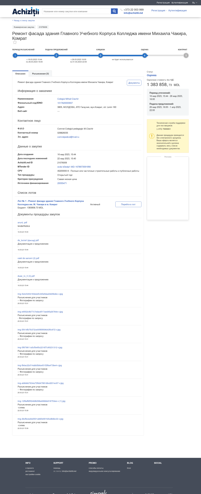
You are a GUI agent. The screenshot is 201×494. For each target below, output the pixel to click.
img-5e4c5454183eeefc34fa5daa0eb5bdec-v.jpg (40, 293)
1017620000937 (65, 102)
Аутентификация (179, 2)
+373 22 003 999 (133, 9)
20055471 (62, 183)
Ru (193, 2)
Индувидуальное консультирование (104, 471)
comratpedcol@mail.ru (68, 136)
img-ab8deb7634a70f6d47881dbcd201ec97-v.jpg (41, 383)
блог (129, 468)
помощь (56, 468)
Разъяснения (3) (40, 73)
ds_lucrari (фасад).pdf (28, 240)
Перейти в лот (128, 204)
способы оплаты (96, 468)
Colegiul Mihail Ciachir (68, 98)
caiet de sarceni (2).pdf (28, 258)
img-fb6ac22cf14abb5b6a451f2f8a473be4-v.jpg (40, 365)
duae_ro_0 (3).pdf (26, 275)
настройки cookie (32, 474)
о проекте (29, 468)
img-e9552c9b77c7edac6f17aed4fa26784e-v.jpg (40, 311)
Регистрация (163, 2)
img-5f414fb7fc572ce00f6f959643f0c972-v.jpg (39, 329)
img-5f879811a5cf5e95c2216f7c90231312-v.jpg (40, 347)
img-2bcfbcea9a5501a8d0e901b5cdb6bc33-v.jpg (40, 418)
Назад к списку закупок (24, 20)
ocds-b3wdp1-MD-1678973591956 (74, 166)
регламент (30, 471)
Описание (20, 73)
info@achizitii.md (133, 13)
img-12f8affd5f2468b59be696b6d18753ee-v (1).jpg (41, 400)
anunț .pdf (22, 222)
